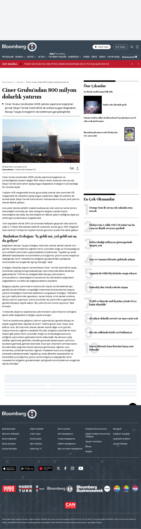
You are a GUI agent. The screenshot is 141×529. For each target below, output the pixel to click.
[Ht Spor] (39, 488)
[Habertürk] (9, 488)
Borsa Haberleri (9, 438)
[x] (58, 469)
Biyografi (117, 428)
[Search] (132, 47)
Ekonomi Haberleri (10, 433)
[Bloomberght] (19, 46)
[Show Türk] (126, 488)
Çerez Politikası (120, 443)
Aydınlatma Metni (121, 438)
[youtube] (80, 469)
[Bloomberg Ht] (60, 488)
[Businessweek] (93, 488)
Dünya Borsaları (9, 448)
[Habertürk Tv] (25, 488)
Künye (88, 446)
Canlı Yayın (35, 433)
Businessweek (8, 428)
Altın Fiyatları (36, 443)
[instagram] (72, 469)
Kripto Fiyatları (36, 428)
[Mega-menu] (137, 47)
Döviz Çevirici (64, 428)
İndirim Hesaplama (67, 443)
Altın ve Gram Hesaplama (70, 448)
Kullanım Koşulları (121, 433)
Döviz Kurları (35, 438)
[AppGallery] (45, 468)
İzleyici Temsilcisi (94, 441)
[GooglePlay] (27, 468)
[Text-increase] (71, 168)
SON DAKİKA (9, 64)
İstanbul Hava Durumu (96, 428)
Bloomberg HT (8, 82)
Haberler (20, 82)
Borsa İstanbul (9, 443)
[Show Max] (135, 488)
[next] (138, 64)
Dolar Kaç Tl (35, 448)
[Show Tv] (117, 488)
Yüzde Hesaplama (66, 438)
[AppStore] (9, 468)
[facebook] (65, 469)
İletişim (89, 451)
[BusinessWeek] (129, 57)
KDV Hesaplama (65, 433)
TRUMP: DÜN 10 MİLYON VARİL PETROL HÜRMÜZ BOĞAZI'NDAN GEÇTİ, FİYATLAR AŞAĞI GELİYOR (66, 64)
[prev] (132, 64)
